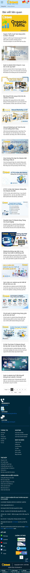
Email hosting (18, 446)
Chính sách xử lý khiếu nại (7, 483)
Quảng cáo (17, 444)
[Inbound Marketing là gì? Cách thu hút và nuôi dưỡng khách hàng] (15, 116)
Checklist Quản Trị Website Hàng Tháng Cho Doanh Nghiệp (14, 221)
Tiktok (4, 553)
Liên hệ (2, 434)
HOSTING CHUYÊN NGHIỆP (21, 434)
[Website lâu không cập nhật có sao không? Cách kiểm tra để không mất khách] (15, 240)
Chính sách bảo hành (5, 485)
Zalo (4, 546)
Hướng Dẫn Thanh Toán (6, 464)
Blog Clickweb (18, 454)
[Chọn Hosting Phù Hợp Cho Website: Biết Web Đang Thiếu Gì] (15, 147)
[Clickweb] (12, 2)
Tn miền (17, 448)
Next (15, 392)
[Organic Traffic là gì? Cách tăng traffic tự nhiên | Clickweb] (15, 23)
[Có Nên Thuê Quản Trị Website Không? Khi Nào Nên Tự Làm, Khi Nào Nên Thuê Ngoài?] (15, 333)
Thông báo (3, 436)
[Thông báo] (25, 2)
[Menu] (2, 2)
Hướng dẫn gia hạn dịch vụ (7, 466)
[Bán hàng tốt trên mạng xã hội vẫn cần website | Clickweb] (15, 85)
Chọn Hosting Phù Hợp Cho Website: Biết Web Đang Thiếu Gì (15, 159)
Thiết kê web (18, 442)
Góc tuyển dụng (4, 462)
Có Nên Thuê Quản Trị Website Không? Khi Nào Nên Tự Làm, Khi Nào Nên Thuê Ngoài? (14, 346)
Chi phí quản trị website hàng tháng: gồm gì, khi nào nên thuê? (15, 314)
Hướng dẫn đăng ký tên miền (7, 477)
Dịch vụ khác (18, 452)
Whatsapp (5, 536)
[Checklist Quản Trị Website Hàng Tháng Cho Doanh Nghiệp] (15, 209)
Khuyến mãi (3, 438)
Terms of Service (9, 528)
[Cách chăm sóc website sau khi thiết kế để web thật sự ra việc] (15, 271)
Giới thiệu (3, 432)
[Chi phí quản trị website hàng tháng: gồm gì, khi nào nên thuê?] (15, 302)
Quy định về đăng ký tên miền (7, 481)
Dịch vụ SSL (18, 450)
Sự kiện (2, 440)
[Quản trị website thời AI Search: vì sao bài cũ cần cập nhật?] (15, 54)
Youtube (5, 543)
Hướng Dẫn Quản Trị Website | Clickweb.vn (7, 469)
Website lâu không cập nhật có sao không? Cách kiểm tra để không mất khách (13, 252)
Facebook (5, 539)
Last (20, 392)
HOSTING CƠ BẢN (19, 432)
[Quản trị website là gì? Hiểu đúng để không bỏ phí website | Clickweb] (15, 364)
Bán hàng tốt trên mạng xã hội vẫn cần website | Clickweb (14, 97)
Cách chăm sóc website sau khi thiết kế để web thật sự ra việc (14, 283)
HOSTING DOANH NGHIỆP (21, 436)
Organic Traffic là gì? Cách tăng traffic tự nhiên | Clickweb (14, 35)
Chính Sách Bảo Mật (5, 490)
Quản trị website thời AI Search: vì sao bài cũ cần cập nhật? (14, 66)
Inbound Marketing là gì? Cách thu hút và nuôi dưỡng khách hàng (14, 128)
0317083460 (15, 522)
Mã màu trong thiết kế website (8, 472)
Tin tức (2, 442)
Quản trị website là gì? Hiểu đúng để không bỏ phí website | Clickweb (13, 376)
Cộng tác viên (4, 460)
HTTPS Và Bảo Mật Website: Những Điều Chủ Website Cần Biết (14, 190)
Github (4, 550)
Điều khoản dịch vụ (5, 488)
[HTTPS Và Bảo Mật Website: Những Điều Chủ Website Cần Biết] (15, 178)
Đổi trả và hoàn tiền (5, 479)
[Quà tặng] (23, 2)
